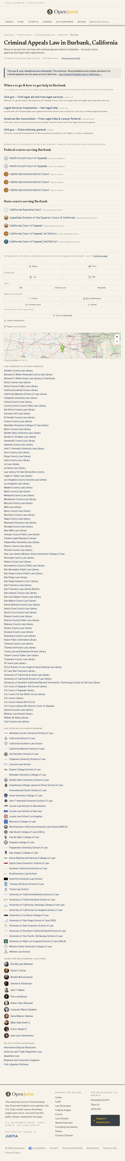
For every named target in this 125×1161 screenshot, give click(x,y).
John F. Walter (17, 990)
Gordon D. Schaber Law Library (20, 437)
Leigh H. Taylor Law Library (18, 476)
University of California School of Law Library (27, 679)
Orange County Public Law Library (22, 534)
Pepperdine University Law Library (21, 542)
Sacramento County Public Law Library (24, 565)
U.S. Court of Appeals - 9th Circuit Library (25, 686)
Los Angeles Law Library (16, 483)
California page (100, 256)
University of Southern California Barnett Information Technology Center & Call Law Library (52, 682)
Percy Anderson (18, 996)
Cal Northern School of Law (23, 754)
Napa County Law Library (17, 518)
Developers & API (100, 1100)
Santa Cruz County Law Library (20, 612)
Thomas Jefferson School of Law (26, 884)
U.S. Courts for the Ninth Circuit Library (24, 694)
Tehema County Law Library (18, 643)
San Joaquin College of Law (23, 853)
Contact (54, 1148)
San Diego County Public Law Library (23, 573)
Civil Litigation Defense (16, 1064)
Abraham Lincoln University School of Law (31, 733)
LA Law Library (11, 464)
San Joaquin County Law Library (20, 593)
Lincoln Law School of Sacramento (27, 806)
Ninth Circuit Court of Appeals (28, 158)
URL (21, 288)
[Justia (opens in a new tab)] (11, 1136)
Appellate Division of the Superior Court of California (42, 217)
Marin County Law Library (17, 491)
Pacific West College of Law (24, 837)
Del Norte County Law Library (19, 409)
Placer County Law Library (18, 546)
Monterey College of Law (22, 821)
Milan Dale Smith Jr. (20, 1022)
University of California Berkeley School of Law (34, 894)
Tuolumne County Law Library (19, 659)
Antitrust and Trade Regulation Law (23, 1051)
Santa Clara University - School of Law (29, 863)
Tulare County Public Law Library (21, 655)
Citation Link (60, 288)
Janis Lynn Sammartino (22, 1035)
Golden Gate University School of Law (29, 780)
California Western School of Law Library (25, 394)
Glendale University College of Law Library (26, 425)
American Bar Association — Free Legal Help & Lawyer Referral (42, 118)
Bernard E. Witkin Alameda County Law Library (28, 374)
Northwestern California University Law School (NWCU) (38, 826)
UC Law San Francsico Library (19, 671)
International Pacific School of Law (27, 790)
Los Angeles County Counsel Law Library (25, 479)
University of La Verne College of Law (29, 915)
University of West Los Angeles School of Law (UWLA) (37, 941)
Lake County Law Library (17, 460)
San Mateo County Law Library (20, 600)
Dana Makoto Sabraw (21, 1016)
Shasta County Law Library (18, 616)
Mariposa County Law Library (19, 495)
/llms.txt (95, 1104)
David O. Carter (18, 970)
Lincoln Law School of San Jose (25, 811)
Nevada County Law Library (18, 526)
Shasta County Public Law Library (21, 620)
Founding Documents (66, 1127)
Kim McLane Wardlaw (21, 964)
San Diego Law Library (15, 577)
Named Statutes (64, 1122)
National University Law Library (20, 522)
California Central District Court (29, 174)
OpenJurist (9, 35)
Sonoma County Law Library (18, 632)
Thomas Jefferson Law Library (20, 647)
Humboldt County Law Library (19, 440)
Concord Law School (20, 764)
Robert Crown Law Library (17, 561)
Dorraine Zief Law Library (17, 413)
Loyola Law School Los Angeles (25, 816)
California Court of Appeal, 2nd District (34, 241)
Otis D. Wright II (18, 1029)
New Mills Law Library (15, 530)
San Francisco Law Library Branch (22, 589)
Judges (47, 22)
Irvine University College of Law (25, 795)
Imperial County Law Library (18, 444)
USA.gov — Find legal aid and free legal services (33, 97)
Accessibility (37, 1148)
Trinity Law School (19, 889)
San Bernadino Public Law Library (21, 569)
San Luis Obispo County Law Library (22, 597)
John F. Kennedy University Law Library (24, 448)
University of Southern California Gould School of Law (37, 931)
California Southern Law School (25, 743)
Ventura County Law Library (18, 710)
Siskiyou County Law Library (18, 624)
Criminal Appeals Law (44, 35)
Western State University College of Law (30, 946)
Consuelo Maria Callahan (23, 1009)
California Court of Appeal (26, 225)
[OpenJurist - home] (62, 12)
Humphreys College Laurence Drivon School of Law (36, 785)
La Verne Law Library (15, 468)
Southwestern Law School (23, 873)
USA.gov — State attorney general (25, 129)
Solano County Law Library (18, 628)
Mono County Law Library (17, 511)
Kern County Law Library (17, 452)
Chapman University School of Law (27, 759)
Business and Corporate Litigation (22, 1060)
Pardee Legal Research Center (20, 538)
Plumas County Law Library (18, 550)
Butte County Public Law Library (21, 386)
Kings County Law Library (17, 456)
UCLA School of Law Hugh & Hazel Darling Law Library (33, 667)
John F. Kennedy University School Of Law (31, 800)
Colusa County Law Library (18, 402)
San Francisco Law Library (17, 585)
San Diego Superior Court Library (21, 581)
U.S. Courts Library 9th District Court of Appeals (29, 706)
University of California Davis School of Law (32, 899)
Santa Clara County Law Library (20, 608)
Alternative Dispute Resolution (20, 1047)
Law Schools (62, 1118)
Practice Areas (24, 35)
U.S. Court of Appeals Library (19, 690)
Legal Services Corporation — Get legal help (31, 107)
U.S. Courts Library (13, 698)
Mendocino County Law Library (20, 499)
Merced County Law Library (18, 503)
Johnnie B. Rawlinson (21, 983)
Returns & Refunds (72, 1148)
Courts (33, 22)
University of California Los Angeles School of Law (35, 910)
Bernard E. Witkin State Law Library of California (29, 378)
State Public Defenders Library (20, 639)
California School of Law (22, 738)
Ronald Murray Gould (21, 977)
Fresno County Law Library (18, 421)
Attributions (92, 1148)
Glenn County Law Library (17, 429)
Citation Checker (64, 1135)
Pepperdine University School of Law (28, 847)
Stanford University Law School (25, 879)
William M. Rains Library (16, 717)
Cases (9, 22)
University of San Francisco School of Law (31, 925)
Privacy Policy (12, 1152)
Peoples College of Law (21, 842)
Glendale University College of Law (27, 774)
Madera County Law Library (18, 487)
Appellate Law (11, 1056)
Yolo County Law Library (16, 721)
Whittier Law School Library (18, 713)
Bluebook (102, 288)
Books (82, 22)
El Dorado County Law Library (19, 417)
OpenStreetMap (12, 360)
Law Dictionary (63, 1106)
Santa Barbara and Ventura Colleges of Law (32, 858)
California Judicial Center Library (21, 390)
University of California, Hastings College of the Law (37, 905)
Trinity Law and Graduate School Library (25, 651)
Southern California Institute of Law (28, 868)
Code (21, 22)
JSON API (96, 1109)
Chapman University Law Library (20, 398)
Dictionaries (64, 22)
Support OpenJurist (101, 1120)
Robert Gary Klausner (21, 1003)
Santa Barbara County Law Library (22, 604)
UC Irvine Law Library (15, 663)
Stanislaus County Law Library (20, 636)
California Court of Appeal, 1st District (33, 233)
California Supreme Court (25, 209)
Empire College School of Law (25, 769)
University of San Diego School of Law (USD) (32, 920)
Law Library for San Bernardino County (24, 472)
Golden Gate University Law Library (22, 433)
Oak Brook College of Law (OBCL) (27, 832)
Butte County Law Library (17, 382)
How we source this (71, 58)
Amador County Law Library (18, 370)
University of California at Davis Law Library (27, 675)
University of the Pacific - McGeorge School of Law (35, 936)
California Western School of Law (26, 748)
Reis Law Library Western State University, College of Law (34, 554)
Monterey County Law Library (19, 515)
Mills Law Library (12, 507)
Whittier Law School (19, 951)
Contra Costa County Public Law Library (25, 405)
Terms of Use (110, 1148)
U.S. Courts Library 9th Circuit (19, 702)
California (62, 35)
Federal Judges (63, 1110)
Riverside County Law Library (19, 558)
